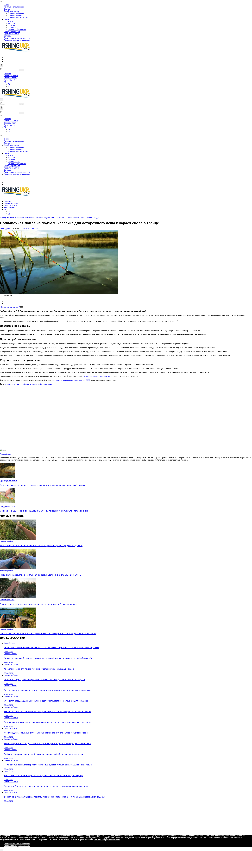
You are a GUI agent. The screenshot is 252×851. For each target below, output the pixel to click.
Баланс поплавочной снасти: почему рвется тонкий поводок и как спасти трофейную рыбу (48, 658)
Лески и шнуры (14, 28)
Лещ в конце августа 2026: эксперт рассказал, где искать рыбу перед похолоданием (41, 545)
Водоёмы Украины (11, 11)
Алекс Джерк (5, 228)
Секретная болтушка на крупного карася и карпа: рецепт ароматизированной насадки (46, 786)
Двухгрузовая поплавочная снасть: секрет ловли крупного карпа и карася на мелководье (47, 690)
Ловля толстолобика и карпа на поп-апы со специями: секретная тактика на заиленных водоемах (51, 647)
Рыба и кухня (9, 80)
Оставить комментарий (10, 307)
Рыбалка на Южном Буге (18, 17)
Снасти (7, 19)
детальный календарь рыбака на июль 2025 (71, 380)
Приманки (12, 26)
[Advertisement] (126, 417)
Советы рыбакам (11, 76)
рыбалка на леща (45, 384)
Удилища (11, 21)
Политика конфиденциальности (17, 38)
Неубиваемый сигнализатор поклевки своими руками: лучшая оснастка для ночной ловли (48, 765)
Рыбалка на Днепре (16, 13)
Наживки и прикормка (17, 30)
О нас (6, 5)
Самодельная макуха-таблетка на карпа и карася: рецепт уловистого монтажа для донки (47, 722)
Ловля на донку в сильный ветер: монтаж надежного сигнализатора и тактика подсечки (46, 733)
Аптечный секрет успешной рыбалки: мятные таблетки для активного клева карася (44, 679)
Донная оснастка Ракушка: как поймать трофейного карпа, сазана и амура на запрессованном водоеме (54, 797)
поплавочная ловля (13, 384)
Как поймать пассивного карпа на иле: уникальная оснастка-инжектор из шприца (43, 775)
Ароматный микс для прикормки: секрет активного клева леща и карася (39, 669)
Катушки (11, 23)
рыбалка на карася (29, 384)
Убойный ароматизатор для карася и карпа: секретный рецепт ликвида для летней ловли (47, 743)
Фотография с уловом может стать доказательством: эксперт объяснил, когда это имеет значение (48, 633)
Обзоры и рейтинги (12, 32)
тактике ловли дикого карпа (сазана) (98, 376)
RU (5, 82)
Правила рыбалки (11, 34)
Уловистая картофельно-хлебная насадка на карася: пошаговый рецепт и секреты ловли (47, 711)
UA (9, 86)
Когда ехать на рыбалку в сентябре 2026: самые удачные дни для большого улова (40, 575)
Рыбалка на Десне (15, 15)
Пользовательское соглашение (17, 40)
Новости (7, 74)
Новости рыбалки (7, 541)
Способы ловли (10, 78)
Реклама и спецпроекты (14, 7)
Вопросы (7, 36)
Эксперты (8, 9)
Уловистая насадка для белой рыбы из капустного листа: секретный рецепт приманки (46, 701)
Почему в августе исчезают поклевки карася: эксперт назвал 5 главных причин (38, 604)
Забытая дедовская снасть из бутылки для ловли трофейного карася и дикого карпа (45, 754)
